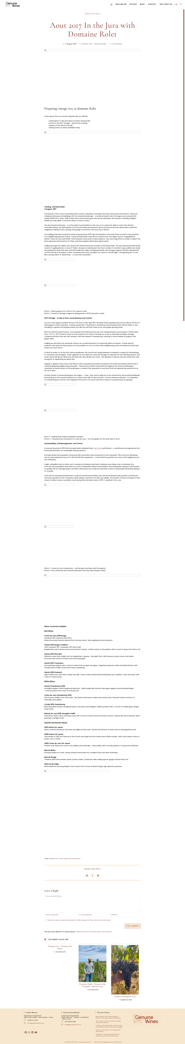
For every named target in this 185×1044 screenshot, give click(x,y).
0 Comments (117, 44)
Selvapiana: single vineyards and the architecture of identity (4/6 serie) (107, 1035)
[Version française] (176, 4)
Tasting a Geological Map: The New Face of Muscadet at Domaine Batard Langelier (109, 1026)
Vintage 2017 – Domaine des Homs (60, 947)
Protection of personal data (103, 1042)
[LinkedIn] (32, 1032)
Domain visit (87, 44)
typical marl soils (65, 858)
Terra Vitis (97, 448)
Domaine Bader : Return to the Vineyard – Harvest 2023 (92, 985)
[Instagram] (29, 1032)
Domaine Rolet (100, 44)
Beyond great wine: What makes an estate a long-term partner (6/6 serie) (108, 1017)
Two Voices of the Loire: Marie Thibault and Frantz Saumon (108, 1021)
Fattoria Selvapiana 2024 (125, 996)
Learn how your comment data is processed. (94, 931)
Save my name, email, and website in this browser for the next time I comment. (79, 920)
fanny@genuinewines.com (35, 1023)
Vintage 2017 (76, 858)
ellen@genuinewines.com (73, 1024)
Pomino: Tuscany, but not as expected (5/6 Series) (108, 1030)
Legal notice (117, 1042)
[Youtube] (36, 1032)
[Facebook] (26, 1032)
